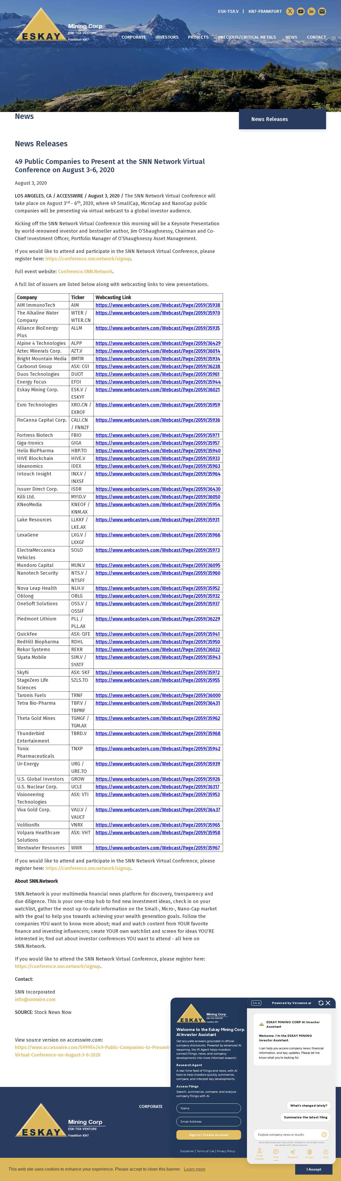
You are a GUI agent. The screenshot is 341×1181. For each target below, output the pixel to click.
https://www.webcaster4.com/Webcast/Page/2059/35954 (158, 504)
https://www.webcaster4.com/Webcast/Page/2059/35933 (158, 458)
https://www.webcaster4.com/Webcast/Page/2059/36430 (158, 489)
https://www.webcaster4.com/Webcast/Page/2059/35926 (158, 779)
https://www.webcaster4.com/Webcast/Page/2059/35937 (158, 604)
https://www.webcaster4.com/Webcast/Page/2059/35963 (158, 466)
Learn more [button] (194, 1169)
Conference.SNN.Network (85, 272)
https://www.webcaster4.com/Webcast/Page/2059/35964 (158, 474)
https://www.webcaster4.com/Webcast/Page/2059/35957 (158, 443)
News (291, 37)
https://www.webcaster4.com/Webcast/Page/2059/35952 (158, 588)
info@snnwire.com (35, 999)
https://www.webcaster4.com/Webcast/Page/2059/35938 (158, 305)
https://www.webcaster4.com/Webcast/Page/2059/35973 (158, 550)
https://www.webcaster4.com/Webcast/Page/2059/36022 (158, 649)
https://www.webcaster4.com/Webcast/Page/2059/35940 (158, 451)
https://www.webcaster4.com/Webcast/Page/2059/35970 (158, 313)
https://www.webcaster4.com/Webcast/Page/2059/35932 (158, 596)
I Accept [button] (314, 1169)
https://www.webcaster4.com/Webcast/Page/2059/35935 (158, 328)
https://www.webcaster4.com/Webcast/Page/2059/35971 (158, 435)
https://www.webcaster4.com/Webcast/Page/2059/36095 (158, 565)
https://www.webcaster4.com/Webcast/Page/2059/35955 (158, 680)
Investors (167, 37)
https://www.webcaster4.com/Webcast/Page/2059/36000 (158, 695)
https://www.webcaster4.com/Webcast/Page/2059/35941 (158, 634)
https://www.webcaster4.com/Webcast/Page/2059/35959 (158, 405)
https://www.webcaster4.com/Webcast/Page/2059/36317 (158, 787)
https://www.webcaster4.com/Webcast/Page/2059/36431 (158, 703)
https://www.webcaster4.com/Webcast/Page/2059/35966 (158, 535)
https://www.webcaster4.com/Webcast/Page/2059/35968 (158, 733)
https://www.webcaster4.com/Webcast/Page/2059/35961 (158, 374)
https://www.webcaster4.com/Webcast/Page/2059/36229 (158, 619)
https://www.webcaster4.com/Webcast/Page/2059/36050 (158, 497)
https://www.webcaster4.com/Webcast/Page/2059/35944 (158, 382)
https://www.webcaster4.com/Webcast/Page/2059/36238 (158, 366)
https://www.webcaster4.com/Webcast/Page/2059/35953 (158, 794)
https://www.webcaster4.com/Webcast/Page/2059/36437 (158, 810)
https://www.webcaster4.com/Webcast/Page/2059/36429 (158, 343)
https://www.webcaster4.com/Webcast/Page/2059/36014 (158, 351)
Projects (198, 37)
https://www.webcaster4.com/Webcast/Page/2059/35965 (158, 825)
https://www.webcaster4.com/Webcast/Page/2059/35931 (158, 520)
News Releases (269, 119)
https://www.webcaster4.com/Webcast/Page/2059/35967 (158, 848)
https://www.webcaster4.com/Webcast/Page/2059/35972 (158, 672)
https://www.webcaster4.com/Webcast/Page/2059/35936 (158, 420)
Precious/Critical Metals (247, 37)
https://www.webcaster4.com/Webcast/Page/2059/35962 (158, 718)
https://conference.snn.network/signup (88, 259)
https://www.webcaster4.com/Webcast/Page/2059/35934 (158, 359)
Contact (316, 37)
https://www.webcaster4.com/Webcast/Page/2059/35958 (158, 833)
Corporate (133, 37)
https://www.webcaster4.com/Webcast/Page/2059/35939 (158, 764)
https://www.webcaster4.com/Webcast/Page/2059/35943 (158, 657)
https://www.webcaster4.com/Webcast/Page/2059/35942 (158, 749)
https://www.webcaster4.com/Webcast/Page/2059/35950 (158, 642)
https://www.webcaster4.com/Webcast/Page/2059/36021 (158, 390)
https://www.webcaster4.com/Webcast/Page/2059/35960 (158, 573)
